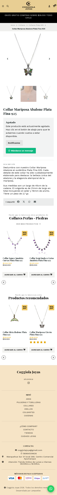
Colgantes (28, 412)
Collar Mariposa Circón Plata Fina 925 (41, 333)
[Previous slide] (8, 59)
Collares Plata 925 (36, 25)
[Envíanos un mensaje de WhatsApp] (50, 488)
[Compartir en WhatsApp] (29, 201)
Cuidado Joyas (28, 436)
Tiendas (28, 433)
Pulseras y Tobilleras (29, 402)
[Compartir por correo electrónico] (35, 201)
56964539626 (30, 453)
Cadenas (28, 416)
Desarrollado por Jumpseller (28, 491)
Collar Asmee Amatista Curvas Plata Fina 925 (13, 259)
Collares (21, 25)
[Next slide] (49, 59)
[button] (15, 275)
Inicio (13, 25)
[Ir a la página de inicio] (28, 6)
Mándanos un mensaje (22, 151)
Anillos (28, 409)
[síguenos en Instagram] (28, 383)
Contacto (28, 430)
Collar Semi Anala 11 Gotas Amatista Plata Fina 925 (42, 259)
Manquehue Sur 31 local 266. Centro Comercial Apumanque (30, 458)
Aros (28, 399)
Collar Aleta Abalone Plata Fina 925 (15, 333)
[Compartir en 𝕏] (24, 201)
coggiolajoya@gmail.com (30, 450)
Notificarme (14, 143)
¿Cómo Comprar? (28, 426)
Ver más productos (27, 224)
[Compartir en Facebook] (18, 201)
